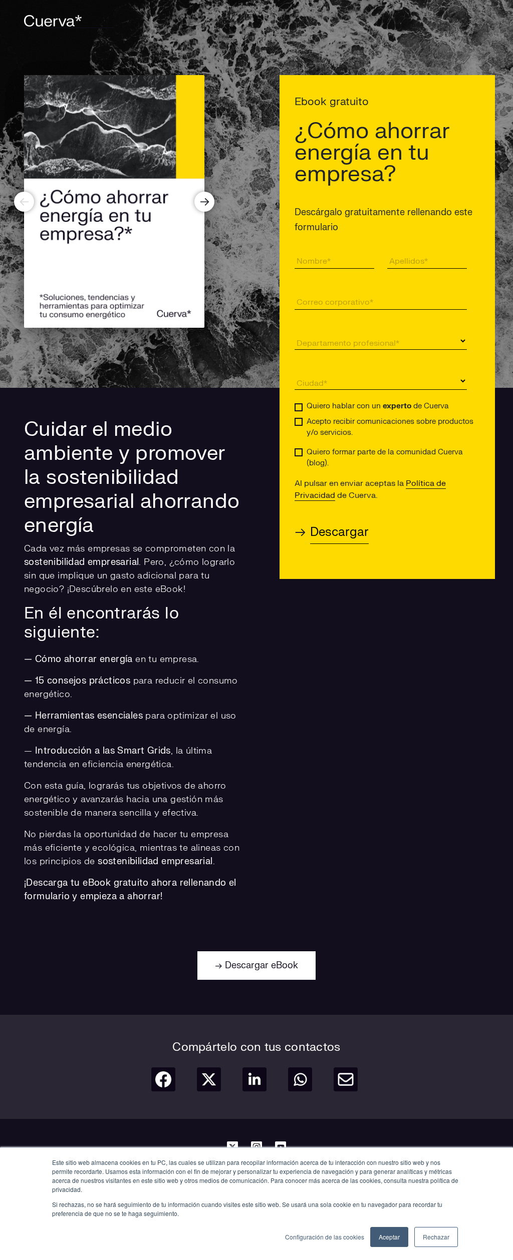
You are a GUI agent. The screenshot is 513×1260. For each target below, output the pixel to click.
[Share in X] (208, 1079)
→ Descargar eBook (256, 965)
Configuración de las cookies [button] (324, 1236)
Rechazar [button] (436, 1236)
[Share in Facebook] (163, 1079)
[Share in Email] (345, 1079)
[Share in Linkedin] (254, 1079)
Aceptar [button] (389, 1236)
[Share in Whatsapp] (300, 1079)
